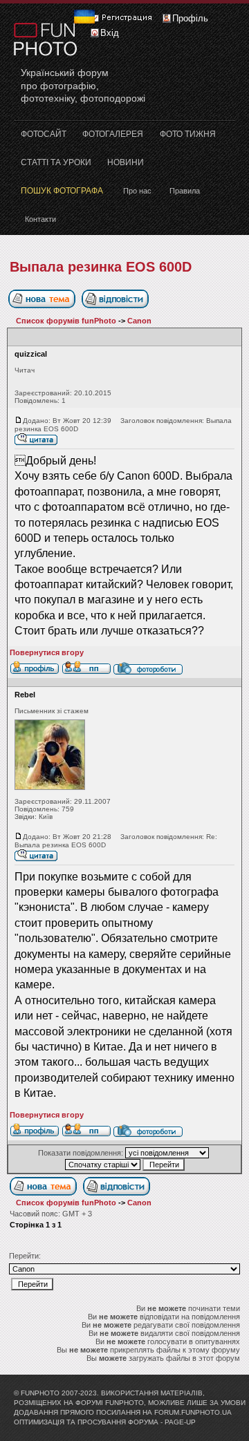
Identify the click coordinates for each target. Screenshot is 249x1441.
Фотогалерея (112, 134)
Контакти (40, 219)
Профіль (190, 18)
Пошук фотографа (62, 191)
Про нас (137, 191)
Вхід (109, 32)
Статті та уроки (56, 162)
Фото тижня (188, 134)
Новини (125, 162)
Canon (139, 321)
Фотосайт (43, 134)
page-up (180, 1422)
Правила (184, 191)
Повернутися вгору (47, 652)
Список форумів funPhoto (66, 321)
